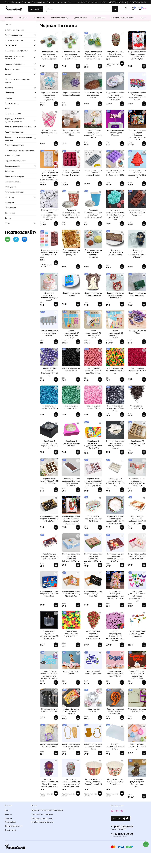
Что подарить (10, 187)
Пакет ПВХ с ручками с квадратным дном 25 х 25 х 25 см (49, 635)
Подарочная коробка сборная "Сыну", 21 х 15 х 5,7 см (93, 593)
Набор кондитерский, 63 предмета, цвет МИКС (71, 334)
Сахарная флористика (14, 145)
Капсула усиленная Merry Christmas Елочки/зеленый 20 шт (93, 783)
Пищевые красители (13, 35)
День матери (10, 207)
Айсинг (8, 108)
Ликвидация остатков (14, 192)
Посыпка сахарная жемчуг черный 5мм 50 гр (115, 408)
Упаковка (9, 17)
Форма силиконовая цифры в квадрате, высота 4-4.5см (49, 252)
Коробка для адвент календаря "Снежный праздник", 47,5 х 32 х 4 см (137, 135)
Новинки (8, 24)
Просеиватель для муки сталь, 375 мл (49, 710)
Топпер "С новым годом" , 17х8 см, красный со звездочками (137, 674)
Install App (118, 818)
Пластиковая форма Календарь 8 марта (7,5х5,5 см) (71, 252)
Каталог (37, 9)
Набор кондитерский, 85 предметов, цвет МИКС (115, 334)
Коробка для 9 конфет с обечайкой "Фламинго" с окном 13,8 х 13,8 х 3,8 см (93, 482)
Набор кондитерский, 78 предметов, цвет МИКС (93, 334)
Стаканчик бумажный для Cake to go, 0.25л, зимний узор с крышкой (71, 213)
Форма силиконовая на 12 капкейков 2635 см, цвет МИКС (115, 172)
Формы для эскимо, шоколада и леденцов (18, 138)
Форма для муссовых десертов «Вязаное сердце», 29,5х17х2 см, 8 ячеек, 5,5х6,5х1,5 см (49, 175)
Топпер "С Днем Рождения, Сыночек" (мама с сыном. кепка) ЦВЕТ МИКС (49, 674)
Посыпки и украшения (14, 64)
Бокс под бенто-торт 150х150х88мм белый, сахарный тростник (115, 444)
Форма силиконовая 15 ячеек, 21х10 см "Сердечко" (137, 212)
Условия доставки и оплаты (41, 818)
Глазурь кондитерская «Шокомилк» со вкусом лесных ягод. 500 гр (115, 636)
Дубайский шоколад (59, 17)
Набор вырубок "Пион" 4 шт (93, 710)
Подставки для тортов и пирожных (20, 150)
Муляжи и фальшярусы (15, 176)
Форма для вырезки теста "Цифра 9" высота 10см (115, 711)
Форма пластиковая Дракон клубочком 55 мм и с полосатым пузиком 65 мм (93, 55)
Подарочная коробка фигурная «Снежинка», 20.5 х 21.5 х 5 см (115, 96)
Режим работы (38, 2)
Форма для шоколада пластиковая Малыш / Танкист (137, 253)
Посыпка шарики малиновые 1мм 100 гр (137, 370)
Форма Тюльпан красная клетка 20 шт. (49, 132)
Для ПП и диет (80, 17)
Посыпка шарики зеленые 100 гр (71, 407)
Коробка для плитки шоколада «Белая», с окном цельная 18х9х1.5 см (71, 482)
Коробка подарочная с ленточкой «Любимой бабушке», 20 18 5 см (71, 557)
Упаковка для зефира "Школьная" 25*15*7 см (93, 518)
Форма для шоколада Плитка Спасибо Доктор (115, 252)
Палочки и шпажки (13, 113)
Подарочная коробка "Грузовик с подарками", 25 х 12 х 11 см (137, 96)
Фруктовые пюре (12, 69)
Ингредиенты (39, 17)
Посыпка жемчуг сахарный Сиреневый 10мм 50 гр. (49, 371)
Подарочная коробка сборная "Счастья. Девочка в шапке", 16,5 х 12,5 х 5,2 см (71, 519)
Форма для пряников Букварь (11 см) (137, 710)
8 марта (8, 218)
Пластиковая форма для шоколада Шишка (93, 94)
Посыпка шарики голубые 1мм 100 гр (49, 407)
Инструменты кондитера (15, 40)
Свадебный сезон (12, 181)
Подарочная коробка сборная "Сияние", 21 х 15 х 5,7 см (49, 518)
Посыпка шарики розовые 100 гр (93, 407)
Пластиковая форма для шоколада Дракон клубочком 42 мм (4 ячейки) (49, 55)
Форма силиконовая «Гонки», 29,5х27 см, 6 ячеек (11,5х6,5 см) (71, 172)
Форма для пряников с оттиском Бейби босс (71, 746)
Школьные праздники (14, 30)
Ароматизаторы (11, 103)
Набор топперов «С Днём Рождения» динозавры (137, 633)
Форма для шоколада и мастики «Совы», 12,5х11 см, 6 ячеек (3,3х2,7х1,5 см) (115, 215)
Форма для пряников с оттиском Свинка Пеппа (93, 746)
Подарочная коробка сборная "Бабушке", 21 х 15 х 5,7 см (137, 556)
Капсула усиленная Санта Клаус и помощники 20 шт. (115, 54)
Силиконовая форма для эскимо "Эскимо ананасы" (49, 333)
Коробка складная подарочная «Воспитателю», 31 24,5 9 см (115, 557)
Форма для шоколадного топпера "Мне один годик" (49, 296)
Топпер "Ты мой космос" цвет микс (93, 672)
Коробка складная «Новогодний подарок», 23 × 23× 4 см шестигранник (115, 519)
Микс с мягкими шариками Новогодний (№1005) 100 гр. (93, 635)
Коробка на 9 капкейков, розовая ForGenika (71, 443)
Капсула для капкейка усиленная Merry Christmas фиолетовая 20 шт (49, 783)
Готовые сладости (12, 155)
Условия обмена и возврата (42, 814)
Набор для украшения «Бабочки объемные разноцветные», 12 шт (137, 596)
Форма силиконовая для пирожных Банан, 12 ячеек (93, 172)
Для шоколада (99, 17)
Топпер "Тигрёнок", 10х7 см (71, 672)
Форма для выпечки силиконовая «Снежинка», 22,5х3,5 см (49, 96)
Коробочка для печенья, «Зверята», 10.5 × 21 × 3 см (49, 556)
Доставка (26, 2)
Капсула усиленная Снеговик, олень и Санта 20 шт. (115, 781)
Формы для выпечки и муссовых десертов (14, 120)
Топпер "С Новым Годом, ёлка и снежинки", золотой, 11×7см (93, 133)
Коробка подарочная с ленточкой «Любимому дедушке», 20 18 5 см (93, 557)
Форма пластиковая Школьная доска (137, 294)
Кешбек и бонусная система (42, 822)
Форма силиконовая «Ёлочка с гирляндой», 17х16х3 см (137, 173)
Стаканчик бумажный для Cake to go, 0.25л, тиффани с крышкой (93, 213)
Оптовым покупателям (56, 2)
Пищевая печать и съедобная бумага (17, 80)
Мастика (8, 74)
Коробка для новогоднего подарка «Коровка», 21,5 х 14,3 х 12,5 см (115, 595)
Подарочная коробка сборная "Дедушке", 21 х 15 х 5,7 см (71, 593)
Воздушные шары (12, 166)
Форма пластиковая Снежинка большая (71, 93)
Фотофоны (9, 171)
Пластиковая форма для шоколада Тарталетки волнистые (93, 253)
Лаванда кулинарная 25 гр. (137, 331)
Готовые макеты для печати (122, 17)
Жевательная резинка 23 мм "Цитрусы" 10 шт (71, 633)
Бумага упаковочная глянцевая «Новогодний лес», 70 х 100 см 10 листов (49, 215)
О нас (7, 2)
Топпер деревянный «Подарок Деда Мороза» (115, 132)
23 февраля (10, 213)
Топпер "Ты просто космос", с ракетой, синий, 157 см (115, 673)
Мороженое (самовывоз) (15, 161)
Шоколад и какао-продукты (16, 50)
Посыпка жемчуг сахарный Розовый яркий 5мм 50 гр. (93, 370)
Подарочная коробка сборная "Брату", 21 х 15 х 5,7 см (49, 593)
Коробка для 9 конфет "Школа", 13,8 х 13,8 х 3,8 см (49, 480)
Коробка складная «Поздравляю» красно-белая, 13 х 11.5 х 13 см (137, 482)
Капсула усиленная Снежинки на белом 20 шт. (71, 132)
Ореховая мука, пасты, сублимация (14, 57)
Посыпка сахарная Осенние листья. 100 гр (115, 370)
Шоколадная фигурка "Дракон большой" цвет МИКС (137, 783)
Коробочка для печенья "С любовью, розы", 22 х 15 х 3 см (137, 519)
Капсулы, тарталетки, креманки (18, 127)
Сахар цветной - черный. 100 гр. (137, 407)
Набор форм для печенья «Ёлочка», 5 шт (137, 746)
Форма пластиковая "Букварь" (71, 294)
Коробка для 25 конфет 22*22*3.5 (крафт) (137, 443)
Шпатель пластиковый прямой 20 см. (115, 746)
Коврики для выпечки (14, 132)
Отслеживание (10, 830)
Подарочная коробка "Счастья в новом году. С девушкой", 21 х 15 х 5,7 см (137, 55)
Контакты (16, 2)
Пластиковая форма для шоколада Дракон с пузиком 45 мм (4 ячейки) (71, 55)
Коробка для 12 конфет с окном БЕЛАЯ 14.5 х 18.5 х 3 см (115, 482)
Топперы (8, 98)
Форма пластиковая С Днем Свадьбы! (93, 294)
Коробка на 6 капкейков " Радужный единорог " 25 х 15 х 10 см (93, 444)
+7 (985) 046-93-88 (137, 2)
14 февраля (9, 202)
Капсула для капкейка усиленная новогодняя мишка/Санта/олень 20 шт (71, 783)
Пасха (7, 223)
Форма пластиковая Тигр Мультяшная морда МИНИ (115, 295)
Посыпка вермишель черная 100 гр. (71, 369)
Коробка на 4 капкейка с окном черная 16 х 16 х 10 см (49, 444)
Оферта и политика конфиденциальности (47, 810)
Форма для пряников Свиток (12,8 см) (49, 745)
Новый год (9, 197)
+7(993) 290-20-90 (117, 2)
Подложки (23, 17)
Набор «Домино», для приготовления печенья (71, 711)
